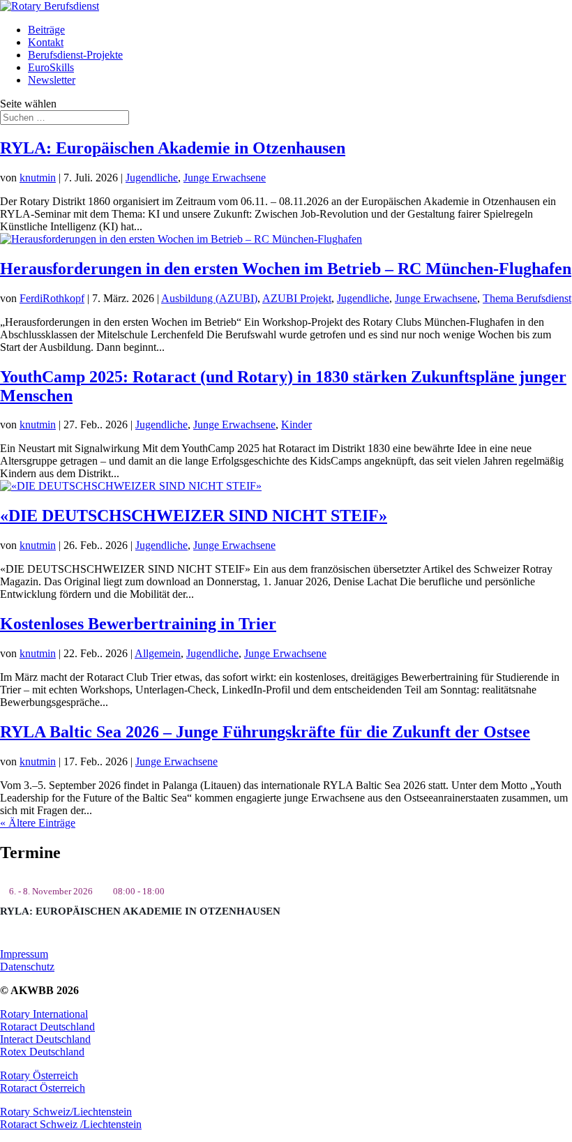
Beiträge (46, 30)
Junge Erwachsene (224, 177)
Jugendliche (152, 177)
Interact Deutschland (45, 1039)
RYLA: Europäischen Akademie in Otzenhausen (172, 148)
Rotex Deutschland (42, 1052)
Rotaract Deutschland (47, 1026)
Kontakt (45, 42)
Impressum (24, 954)
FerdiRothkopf (52, 298)
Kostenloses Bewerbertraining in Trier (138, 624)
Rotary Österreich (39, 1075)
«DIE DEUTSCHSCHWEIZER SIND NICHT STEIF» (193, 515)
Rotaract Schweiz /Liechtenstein (71, 1124)
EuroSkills (51, 67)
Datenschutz (27, 966)
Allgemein (158, 653)
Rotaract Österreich (42, 1088)
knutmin (38, 177)
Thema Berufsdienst (527, 298)
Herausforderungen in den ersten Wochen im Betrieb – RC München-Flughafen (285, 269)
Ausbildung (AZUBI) (209, 298)
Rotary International (44, 1014)
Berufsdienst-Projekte (75, 55)
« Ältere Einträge (37, 823)
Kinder (296, 424)
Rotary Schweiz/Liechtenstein (66, 1112)
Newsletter (51, 80)
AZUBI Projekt (296, 298)
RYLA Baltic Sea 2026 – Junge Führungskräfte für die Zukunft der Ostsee (265, 732)
